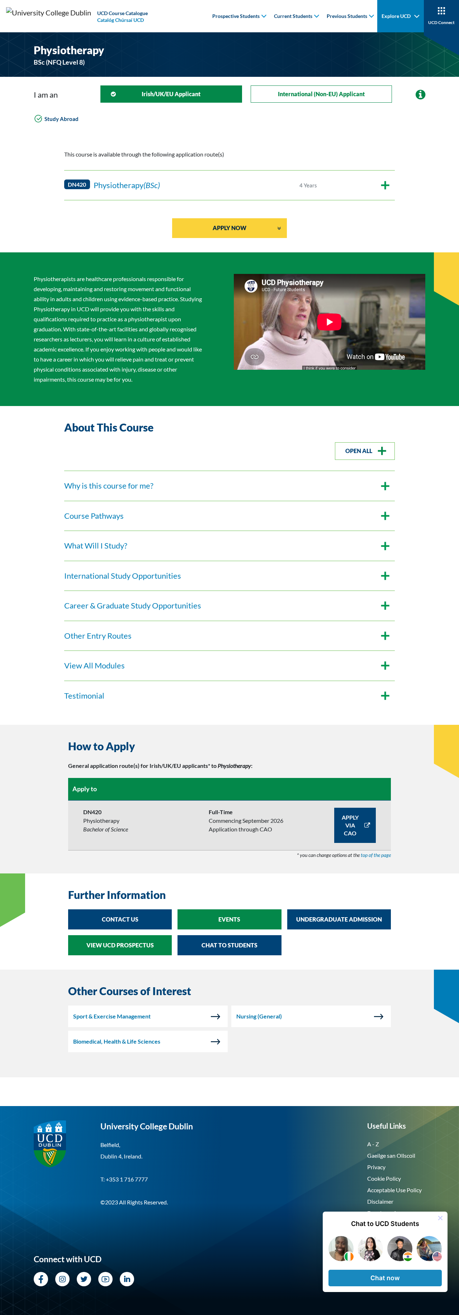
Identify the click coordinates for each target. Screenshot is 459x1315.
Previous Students (347, 16)
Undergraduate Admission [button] (339, 919)
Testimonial (84, 695)
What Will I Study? (95, 545)
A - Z (373, 1144)
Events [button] (229, 919)
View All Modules (94, 665)
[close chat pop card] (440, 1218)
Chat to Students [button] (229, 945)
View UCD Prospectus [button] (120, 945)
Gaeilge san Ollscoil (391, 1155)
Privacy (376, 1167)
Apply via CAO (350, 825)
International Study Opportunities (122, 575)
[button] (385, 1278)
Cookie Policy (384, 1178)
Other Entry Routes (98, 635)
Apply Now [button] (229, 227)
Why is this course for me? (108, 485)
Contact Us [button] (120, 919)
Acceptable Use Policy (394, 1189)
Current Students (293, 16)
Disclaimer (380, 1201)
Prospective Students (236, 16)
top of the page (376, 855)
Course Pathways (94, 516)
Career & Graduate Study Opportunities (132, 605)
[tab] (229, 746)
